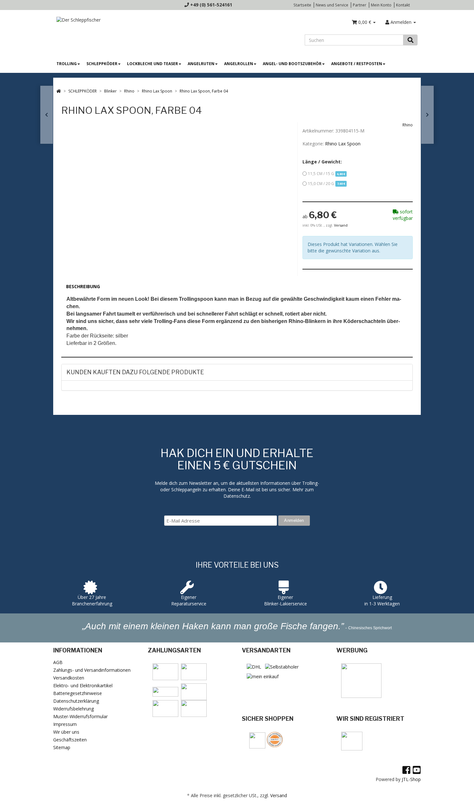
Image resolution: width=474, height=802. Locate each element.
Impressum (65, 724)
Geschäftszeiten (70, 740)
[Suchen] (410, 40)
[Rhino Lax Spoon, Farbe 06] (427, 115)
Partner (359, 4)
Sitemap (61, 747)
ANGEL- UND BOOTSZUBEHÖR (292, 63)
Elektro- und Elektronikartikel (83, 685)
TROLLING (66, 63)
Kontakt (403, 4)
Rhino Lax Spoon (342, 144)
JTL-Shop (411, 779)
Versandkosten (68, 678)
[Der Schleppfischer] (77, 19)
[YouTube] (417, 770)
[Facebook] (406, 770)
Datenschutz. (237, 496)
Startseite (302, 4)
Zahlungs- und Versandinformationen (92, 670)
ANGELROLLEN (238, 63)
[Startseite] (58, 91)
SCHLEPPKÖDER (101, 63)
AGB (58, 662)
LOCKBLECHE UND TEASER (152, 63)
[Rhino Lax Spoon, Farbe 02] (46, 115)
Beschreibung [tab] (83, 286)
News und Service (332, 4)
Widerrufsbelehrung (73, 709)
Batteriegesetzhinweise (77, 693)
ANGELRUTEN (201, 63)
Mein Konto (381, 4)
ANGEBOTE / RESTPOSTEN (356, 63)
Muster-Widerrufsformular (80, 716)
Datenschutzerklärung (76, 701)
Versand (341, 225)
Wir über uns (66, 732)
